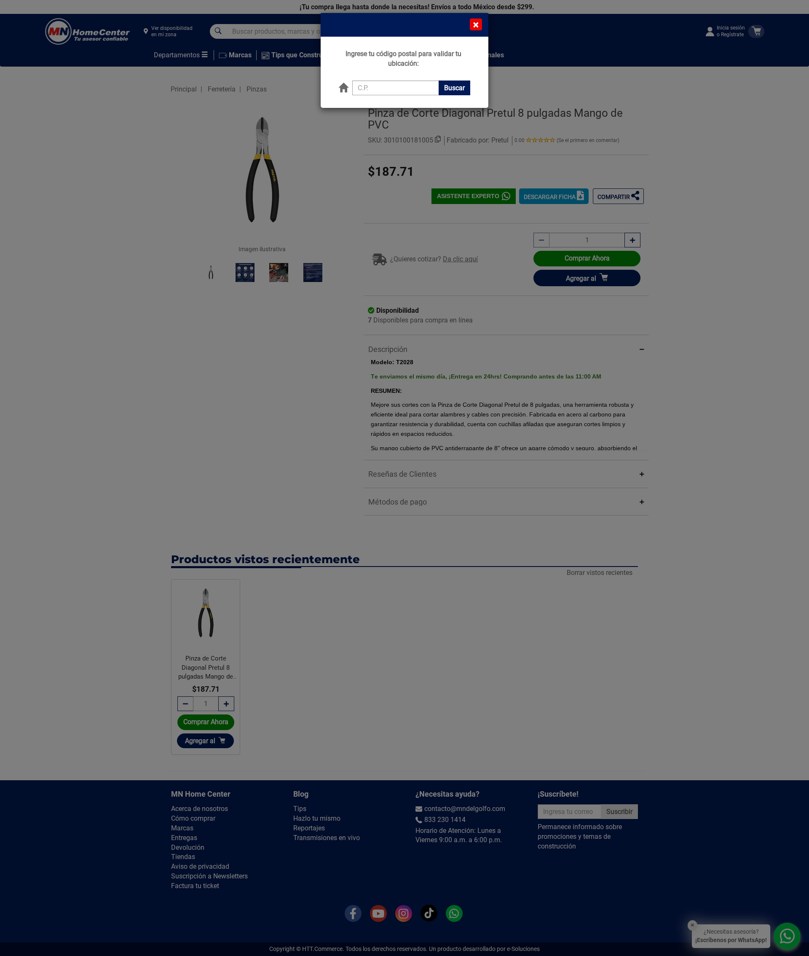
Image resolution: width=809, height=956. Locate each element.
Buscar (454, 88)
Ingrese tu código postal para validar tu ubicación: (403, 58)
